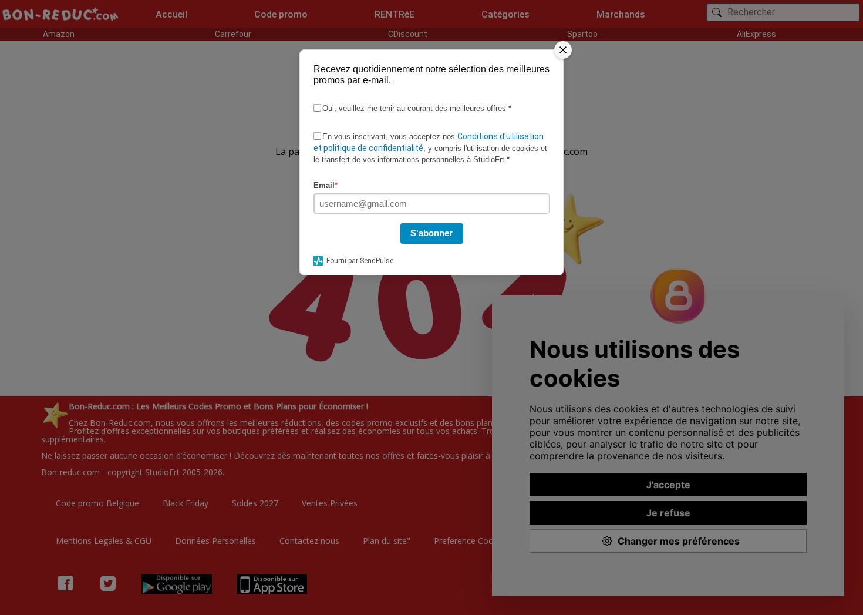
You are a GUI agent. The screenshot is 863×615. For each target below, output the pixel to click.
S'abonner (431, 233)
